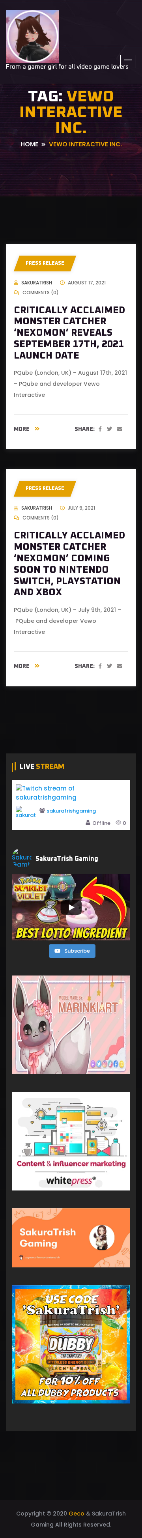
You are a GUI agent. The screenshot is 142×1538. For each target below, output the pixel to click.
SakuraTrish (36, 282)
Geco (76, 1513)
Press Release (45, 263)
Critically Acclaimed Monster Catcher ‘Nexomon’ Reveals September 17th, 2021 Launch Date (69, 333)
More (22, 429)
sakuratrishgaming (71, 811)
